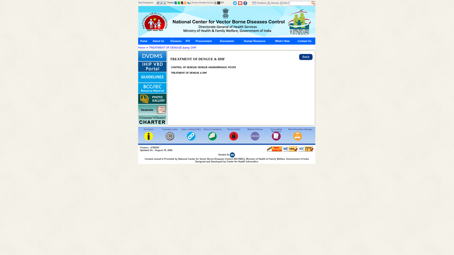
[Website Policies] (255, 139)
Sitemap (275, 3)
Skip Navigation (145, 2)
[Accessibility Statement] (276, 139)
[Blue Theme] (175, 2)
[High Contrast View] (218, 2)
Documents (227, 40)
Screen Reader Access (203, 2)
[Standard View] (215, 2)
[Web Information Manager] (297, 139)
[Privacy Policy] (233, 139)
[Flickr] (245, 3)
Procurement (204, 40)
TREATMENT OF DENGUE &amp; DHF (172, 47)
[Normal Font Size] (161, 3)
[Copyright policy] (169, 139)
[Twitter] (235, 3)
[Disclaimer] (148, 139)
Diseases (176, 40)
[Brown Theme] (182, 2)
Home (143, 40)
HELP (286, 3)
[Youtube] (240, 3)
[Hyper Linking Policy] (191, 139)
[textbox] (301, 3)
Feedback (261, 3)
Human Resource (254, 40)
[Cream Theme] (185, 2)
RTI (188, 40)
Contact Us (304, 40)
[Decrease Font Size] (165, 3)
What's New (282, 40)
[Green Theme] (179, 2)
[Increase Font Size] (158, 3)
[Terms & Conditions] (212, 139)
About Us (158, 40)
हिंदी (222, 2)
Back (305, 57)
